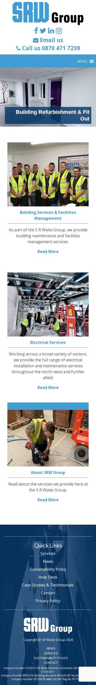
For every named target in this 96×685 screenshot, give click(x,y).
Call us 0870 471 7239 (50, 48)
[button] (82, 61)
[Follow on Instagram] (59, 30)
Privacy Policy (48, 600)
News (48, 561)
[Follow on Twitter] (43, 30)
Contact (48, 593)
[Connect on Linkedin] (51, 30)
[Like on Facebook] (36, 30)
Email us (50, 40)
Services (47, 553)
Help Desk (47, 577)
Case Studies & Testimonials (48, 585)
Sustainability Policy (48, 569)
